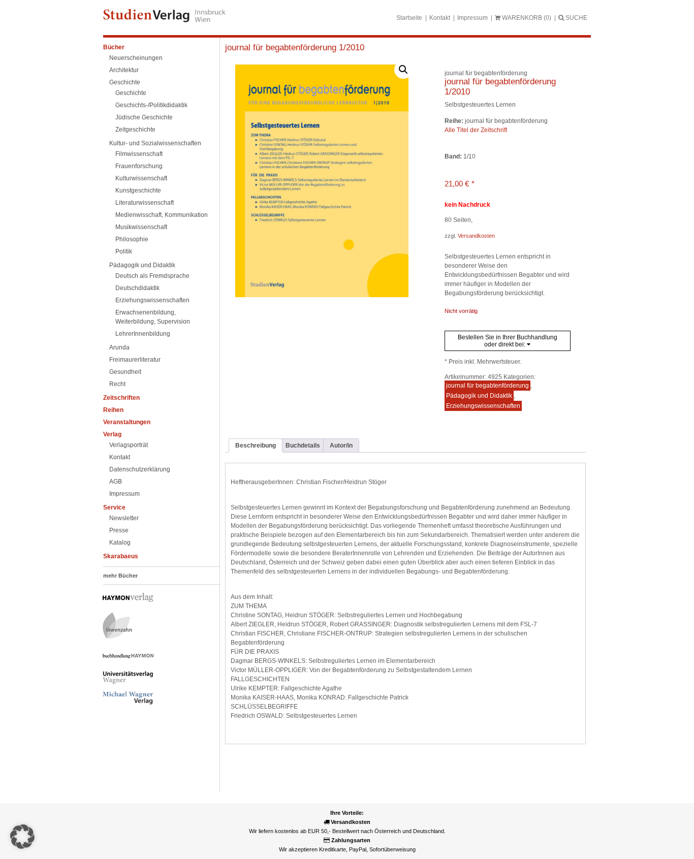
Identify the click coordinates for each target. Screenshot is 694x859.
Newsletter (124, 518)
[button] (403, 69)
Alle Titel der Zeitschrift (476, 130)
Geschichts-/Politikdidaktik (151, 105)
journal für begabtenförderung (487, 385)
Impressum (472, 17)
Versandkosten (476, 236)
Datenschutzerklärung (139, 469)
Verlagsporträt (128, 445)
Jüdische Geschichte (144, 117)
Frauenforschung (139, 166)
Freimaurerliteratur (135, 359)
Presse (119, 530)
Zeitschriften (121, 397)
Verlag (112, 434)
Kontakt (439, 17)
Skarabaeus (120, 556)
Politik (123, 251)
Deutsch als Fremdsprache (152, 275)
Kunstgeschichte (138, 190)
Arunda (119, 347)
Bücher (113, 47)
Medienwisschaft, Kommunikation (161, 214)
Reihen (113, 409)
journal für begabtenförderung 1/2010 (294, 47)
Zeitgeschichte (135, 129)
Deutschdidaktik (137, 288)
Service (114, 507)
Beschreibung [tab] (255, 445)
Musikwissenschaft (141, 227)
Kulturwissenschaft (141, 178)
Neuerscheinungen (136, 57)
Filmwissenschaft (139, 153)
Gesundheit (125, 371)
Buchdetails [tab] (303, 445)
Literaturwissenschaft (144, 202)
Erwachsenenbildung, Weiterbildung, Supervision (152, 317)
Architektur (124, 70)
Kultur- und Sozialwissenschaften (155, 143)
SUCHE (575, 17)
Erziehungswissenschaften (152, 300)
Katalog (120, 542)
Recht (117, 384)
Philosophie (131, 239)
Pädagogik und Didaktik (142, 265)
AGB (115, 481)
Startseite (409, 17)
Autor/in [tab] (341, 445)
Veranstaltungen (126, 422)
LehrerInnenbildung (142, 333)
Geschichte (124, 82)
